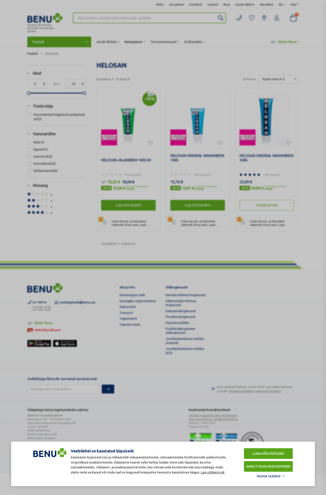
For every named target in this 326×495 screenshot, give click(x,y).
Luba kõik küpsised (268, 453)
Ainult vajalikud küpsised (268, 466)
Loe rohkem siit (213, 472)
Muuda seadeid (268, 476)
